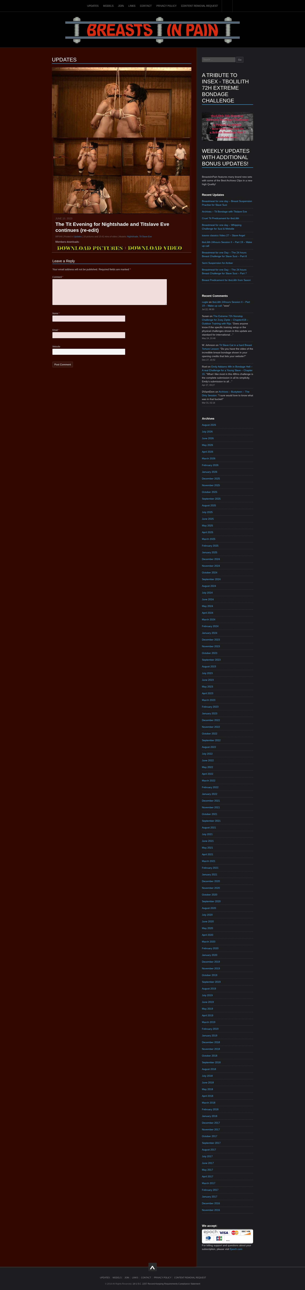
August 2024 (209, 586)
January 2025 (209, 552)
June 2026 (208, 438)
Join (121, 5)
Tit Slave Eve (145, 236)
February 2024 (210, 626)
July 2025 (207, 512)
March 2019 (208, 1022)
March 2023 (208, 700)
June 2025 (208, 518)
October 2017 (209, 1136)
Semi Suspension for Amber (217, 263)
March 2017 (208, 1183)
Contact (146, 5)
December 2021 (211, 800)
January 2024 (209, 632)
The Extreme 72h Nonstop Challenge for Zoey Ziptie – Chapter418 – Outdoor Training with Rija (225, 320)
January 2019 (209, 1035)
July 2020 (207, 914)
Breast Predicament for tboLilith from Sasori (226, 280)
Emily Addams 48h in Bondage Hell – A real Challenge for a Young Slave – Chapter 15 (227, 370)
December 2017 (211, 1122)
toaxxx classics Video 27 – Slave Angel (223, 235)
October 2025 (209, 492)
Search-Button (227, 6)
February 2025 (210, 545)
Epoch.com (236, 1249)
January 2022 (209, 794)
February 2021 (210, 867)
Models (108, 5)
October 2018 (209, 1055)
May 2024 (207, 606)
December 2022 (211, 720)
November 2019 (211, 968)
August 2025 (209, 505)
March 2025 (208, 539)
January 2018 (209, 1116)
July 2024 (207, 592)
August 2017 (209, 1149)
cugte (205, 302)
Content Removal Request (199, 5)
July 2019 (207, 995)
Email (55, 330)
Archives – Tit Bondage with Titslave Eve (224, 211)
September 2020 (211, 901)
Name (56, 313)
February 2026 (210, 465)
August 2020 (209, 908)
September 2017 (211, 1142)
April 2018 (207, 1096)
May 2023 (207, 686)
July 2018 (207, 1075)
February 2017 (210, 1189)
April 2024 (207, 612)
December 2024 (211, 559)
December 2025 (211, 478)
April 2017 (207, 1176)
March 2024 (208, 619)
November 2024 (211, 565)
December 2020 (211, 881)
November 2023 (211, 646)
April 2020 (207, 934)
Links (131, 5)
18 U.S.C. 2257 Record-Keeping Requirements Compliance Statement (166, 1284)
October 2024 (209, 572)
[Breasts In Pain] (152, 29)
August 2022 (209, 747)
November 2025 (211, 485)
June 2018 (208, 1082)
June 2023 (208, 679)
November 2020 (211, 887)
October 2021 (209, 814)
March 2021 (208, 861)
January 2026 (209, 471)
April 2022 (207, 773)
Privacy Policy (166, 5)
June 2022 (208, 760)
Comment (57, 277)
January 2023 (209, 713)
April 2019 (207, 1015)
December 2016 (211, 1203)
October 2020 (209, 894)
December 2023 (211, 639)
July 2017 (207, 1156)
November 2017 (211, 1129)
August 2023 (209, 666)
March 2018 (208, 1102)
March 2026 (208, 458)
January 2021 (209, 874)
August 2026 (209, 424)
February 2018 (210, 1109)
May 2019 (207, 1008)
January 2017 (209, 1196)
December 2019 (211, 961)
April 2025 (207, 532)
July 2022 (207, 753)
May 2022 (207, 767)
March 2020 (208, 941)
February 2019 (210, 1028)
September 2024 (211, 579)
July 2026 (207, 431)
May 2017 (207, 1169)
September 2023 (211, 659)
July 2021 (207, 834)
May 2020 (207, 928)
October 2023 (209, 653)
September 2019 (211, 981)
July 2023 (207, 673)
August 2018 (209, 1069)
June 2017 (208, 1163)
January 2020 (209, 955)
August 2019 (209, 988)
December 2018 (211, 1042)
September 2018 (211, 1062)
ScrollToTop (152, 1267)
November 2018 (211, 1049)
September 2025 (211, 498)
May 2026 (207, 445)
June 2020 (208, 921)
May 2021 (207, 847)
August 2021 (209, 827)
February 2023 (210, 706)
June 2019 (208, 1002)
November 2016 (211, 1210)
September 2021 (211, 820)
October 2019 (209, 975)
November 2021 (211, 807)
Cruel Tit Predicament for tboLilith (220, 218)
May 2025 (207, 525)
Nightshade (132, 236)
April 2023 (207, 693)
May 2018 (207, 1089)
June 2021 (208, 841)
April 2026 (207, 451)
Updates (92, 5)
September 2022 (211, 740)
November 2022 (211, 726)
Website (56, 346)
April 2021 (207, 854)
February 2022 (210, 787)
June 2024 (208, 599)
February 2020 (210, 948)
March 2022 (208, 780)
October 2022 (209, 733)
